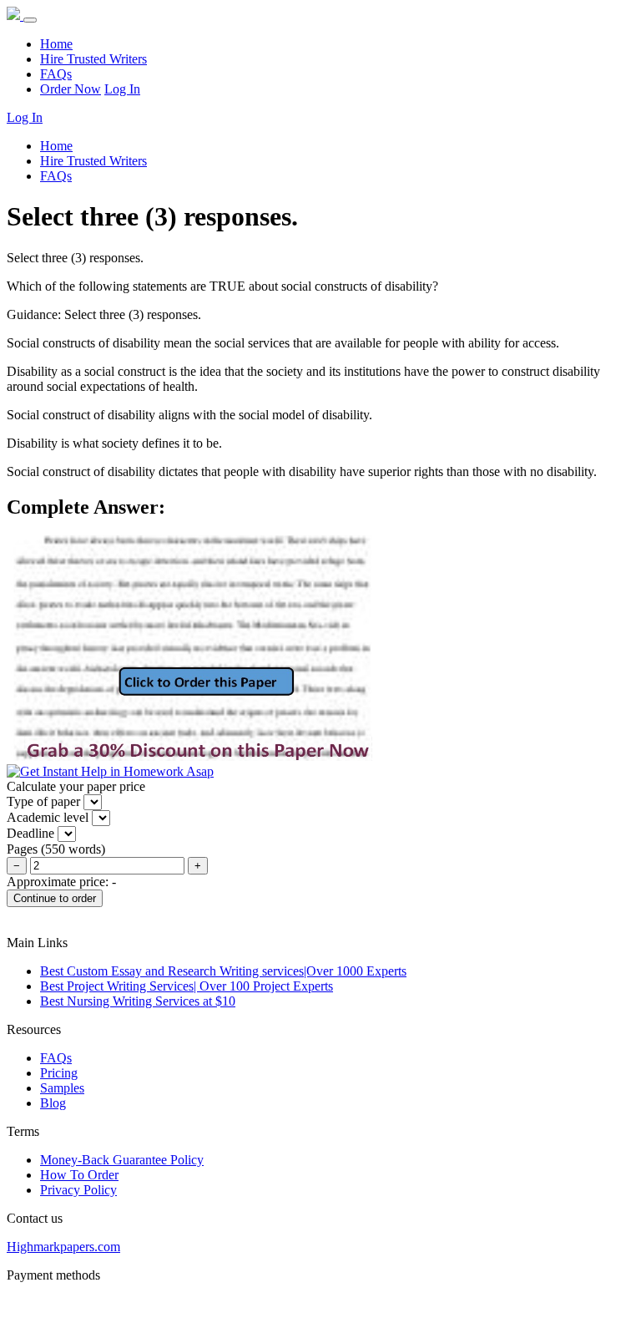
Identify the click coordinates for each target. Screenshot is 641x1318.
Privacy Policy (78, 1190)
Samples (62, 1088)
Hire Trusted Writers (93, 59)
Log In (122, 89)
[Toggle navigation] (30, 20)
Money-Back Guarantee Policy (122, 1160)
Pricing (59, 1073)
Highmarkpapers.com (63, 1246)
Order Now (70, 89)
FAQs (56, 74)
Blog (53, 1103)
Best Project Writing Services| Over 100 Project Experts (186, 986)
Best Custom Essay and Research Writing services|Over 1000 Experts (223, 971)
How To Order (79, 1175)
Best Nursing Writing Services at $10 (137, 1001)
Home (56, 44)
